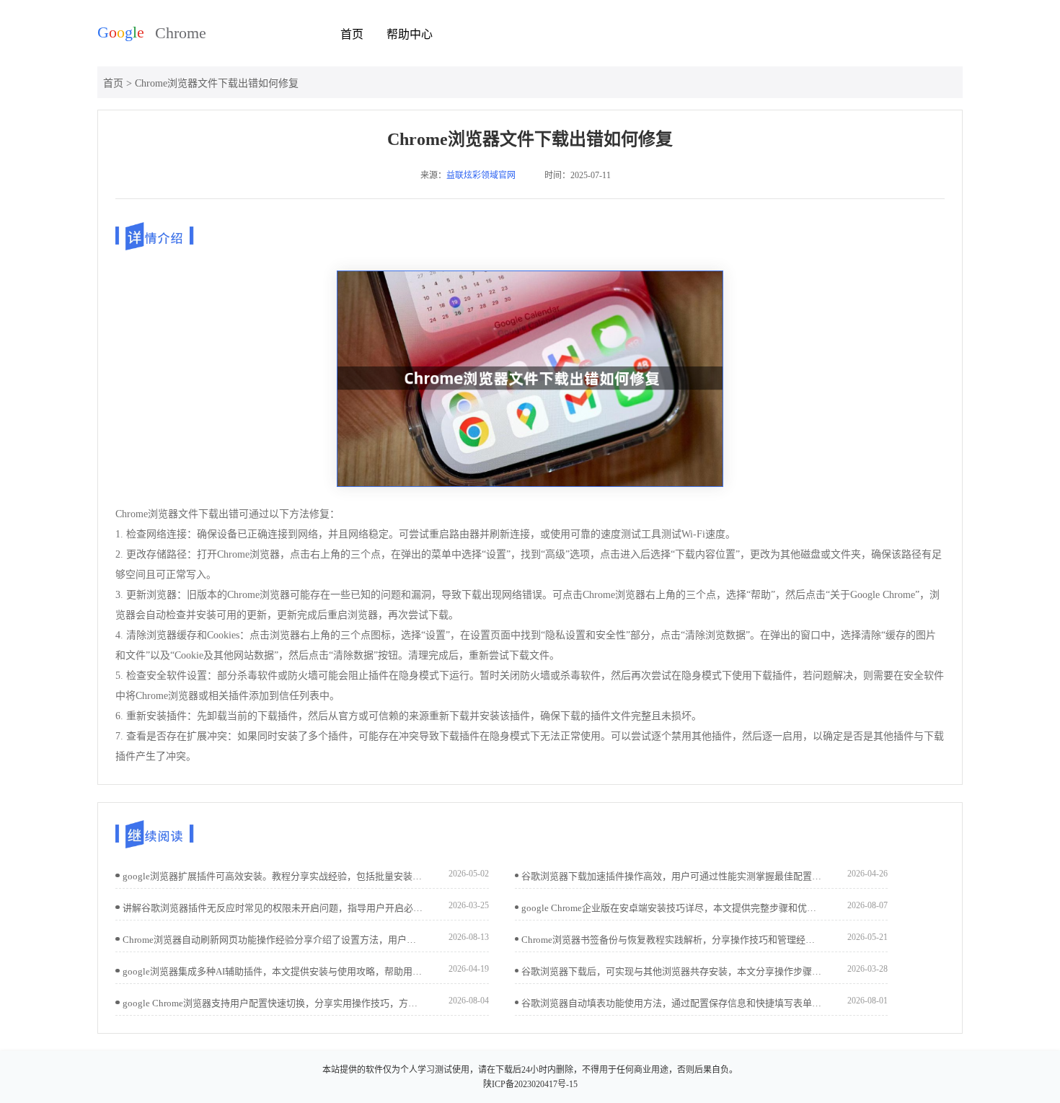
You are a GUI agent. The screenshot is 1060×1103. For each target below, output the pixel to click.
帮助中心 (410, 34)
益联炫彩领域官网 (481, 175)
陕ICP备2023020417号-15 (530, 1084)
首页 (351, 34)
